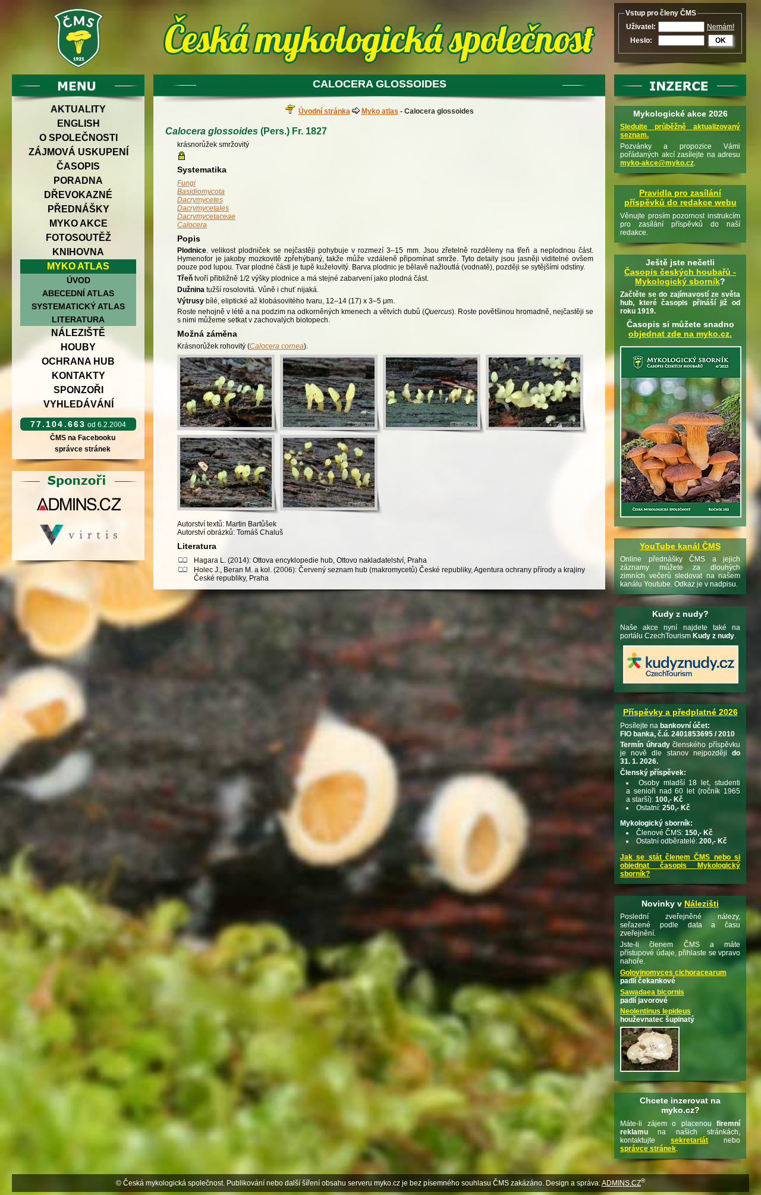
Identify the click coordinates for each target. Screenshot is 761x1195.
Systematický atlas (78, 306)
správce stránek (82, 449)
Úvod (78, 280)
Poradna (78, 180)
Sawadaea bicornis (652, 992)
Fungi (186, 183)
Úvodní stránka (324, 111)
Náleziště (78, 333)
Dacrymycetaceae (206, 216)
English (78, 123)
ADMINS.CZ (621, 1183)
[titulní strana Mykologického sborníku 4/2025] (680, 518)
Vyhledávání (78, 404)
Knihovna (78, 252)
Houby (78, 347)
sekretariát (689, 1140)
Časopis (78, 166)
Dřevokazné (78, 195)
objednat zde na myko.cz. (680, 333)
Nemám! (720, 27)
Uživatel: (641, 27)
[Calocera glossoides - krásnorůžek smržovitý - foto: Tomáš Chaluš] (228, 395)
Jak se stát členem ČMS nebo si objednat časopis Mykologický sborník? (680, 865)
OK (720, 40)
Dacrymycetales (203, 208)
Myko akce (78, 223)
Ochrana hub (78, 361)
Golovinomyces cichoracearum (673, 972)
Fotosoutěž (78, 238)
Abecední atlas (78, 293)
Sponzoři (78, 390)
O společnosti (78, 138)
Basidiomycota (201, 191)
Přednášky (78, 209)
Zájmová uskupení (78, 152)
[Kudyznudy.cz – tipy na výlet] (680, 684)
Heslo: (641, 40)
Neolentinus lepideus (655, 1011)
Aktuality (78, 109)
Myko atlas (78, 266)
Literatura (78, 319)
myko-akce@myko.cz (657, 163)
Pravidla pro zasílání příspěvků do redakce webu (680, 197)
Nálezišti (701, 903)
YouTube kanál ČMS (680, 546)
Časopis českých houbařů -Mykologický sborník (680, 276)
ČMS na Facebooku (82, 438)
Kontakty (78, 376)
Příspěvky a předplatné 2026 (680, 712)
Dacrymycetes (200, 200)
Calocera (192, 225)
